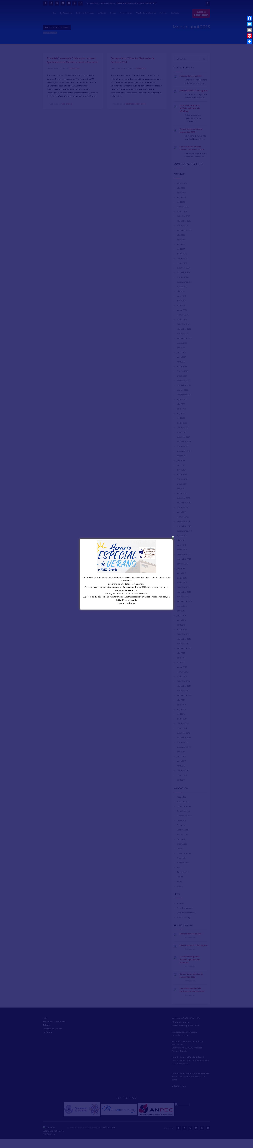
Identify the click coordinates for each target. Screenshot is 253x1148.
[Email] (249, 30)
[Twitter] (249, 24)
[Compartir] (249, 42)
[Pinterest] (249, 36)
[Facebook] (249, 18)
